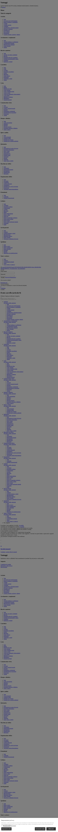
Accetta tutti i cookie (40, 828)
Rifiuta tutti (51, 828)
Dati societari (13, 825)
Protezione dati (6, 825)
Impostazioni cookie (6, 828)
